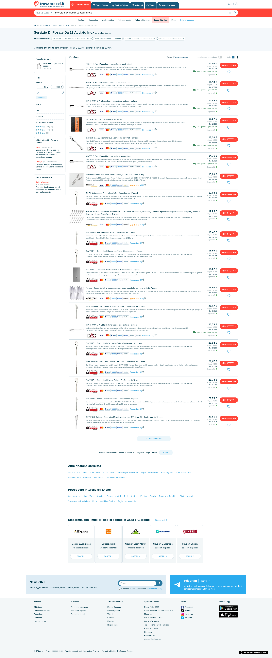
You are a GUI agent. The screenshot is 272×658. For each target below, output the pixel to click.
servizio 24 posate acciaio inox (171, 38)
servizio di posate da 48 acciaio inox (140, 38)
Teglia (143, 472)
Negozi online (112, 625)
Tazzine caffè (74, 472)
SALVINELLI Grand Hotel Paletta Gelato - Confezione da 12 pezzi (113, 380)
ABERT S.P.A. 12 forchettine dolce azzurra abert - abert (109, 82)
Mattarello (98, 477)
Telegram (188, 618)
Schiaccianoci (108, 472)
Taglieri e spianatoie (127, 501)
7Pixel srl (40, 651)
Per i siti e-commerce (79, 607)
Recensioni (148, 632)
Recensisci (146, 75)
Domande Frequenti (42, 611)
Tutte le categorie (187, 20)
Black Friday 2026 (151, 607)
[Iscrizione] (159, 583)
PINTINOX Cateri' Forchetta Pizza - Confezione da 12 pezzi (110, 233)
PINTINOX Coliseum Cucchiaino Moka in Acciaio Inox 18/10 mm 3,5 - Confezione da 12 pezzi (124, 417)
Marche (110, 621)
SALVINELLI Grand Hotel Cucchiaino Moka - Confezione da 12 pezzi (114, 251)
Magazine (148, 614)
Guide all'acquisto (151, 621)
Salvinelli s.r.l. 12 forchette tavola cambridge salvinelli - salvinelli (112, 138)
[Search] (235, 13)
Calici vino (95, 472)
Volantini (110, 614)
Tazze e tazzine (97, 496)
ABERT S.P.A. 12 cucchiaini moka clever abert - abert (108, 156)
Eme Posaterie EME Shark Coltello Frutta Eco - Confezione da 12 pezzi (115, 362)
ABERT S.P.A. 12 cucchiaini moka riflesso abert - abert (109, 64)
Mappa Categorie (114, 607)
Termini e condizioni (73, 651)
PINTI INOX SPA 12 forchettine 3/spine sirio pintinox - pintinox (111, 325)
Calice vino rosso (184, 472)
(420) (142, 185)
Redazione (38, 614)
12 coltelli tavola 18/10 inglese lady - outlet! (104, 119)
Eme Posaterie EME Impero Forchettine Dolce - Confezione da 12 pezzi (115, 306)
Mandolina (153, 472)
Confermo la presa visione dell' (141, 588)
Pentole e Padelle (148, 496)
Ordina (169, 57)
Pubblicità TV (149, 635)
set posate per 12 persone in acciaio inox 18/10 (72, 38)
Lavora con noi (40, 621)
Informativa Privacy (154, 588)
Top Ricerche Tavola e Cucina (156, 625)
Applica (41, 97)
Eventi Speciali (113, 611)
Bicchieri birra (74, 477)
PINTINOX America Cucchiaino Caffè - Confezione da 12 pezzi (112, 193)
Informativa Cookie (108, 651)
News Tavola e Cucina (153, 618)
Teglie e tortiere (131, 496)
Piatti (85, 472)
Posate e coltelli (114, 496)
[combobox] (44, 13)
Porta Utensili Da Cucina (103, 501)
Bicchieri (87, 477)
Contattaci (38, 618)
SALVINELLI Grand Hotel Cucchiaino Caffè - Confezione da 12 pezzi (114, 343)
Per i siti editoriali (78, 614)
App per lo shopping (152, 639)
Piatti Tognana (167, 472)
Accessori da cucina (77, 496)
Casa (54, 25)
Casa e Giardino (44, 25)
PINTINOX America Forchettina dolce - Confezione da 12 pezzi (112, 399)
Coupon (110, 618)
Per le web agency (78, 611)
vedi (228, 65)
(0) (141, 204)
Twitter (187, 611)
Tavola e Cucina (63, 25)
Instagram (188, 614)
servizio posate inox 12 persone (108, 38)
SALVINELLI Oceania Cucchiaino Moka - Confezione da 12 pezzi (113, 269)
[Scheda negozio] (91, 75)
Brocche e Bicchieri (168, 496)
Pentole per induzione (128, 472)
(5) (153, 75)
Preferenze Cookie (124, 651)
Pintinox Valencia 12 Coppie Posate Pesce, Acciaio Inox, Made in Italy (115, 175)
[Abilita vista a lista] (233, 57)
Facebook (188, 607)
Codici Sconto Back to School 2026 (158, 611)
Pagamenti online (151, 628)
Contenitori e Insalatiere (79, 501)
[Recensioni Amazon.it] (134, 185)
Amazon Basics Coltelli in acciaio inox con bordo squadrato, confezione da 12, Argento (121, 288)
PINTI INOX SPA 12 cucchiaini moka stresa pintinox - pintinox (111, 101)
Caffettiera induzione (115, 477)
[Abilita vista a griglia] (237, 57)
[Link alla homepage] (35, 25)
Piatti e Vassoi (186, 496)
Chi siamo (38, 607)
